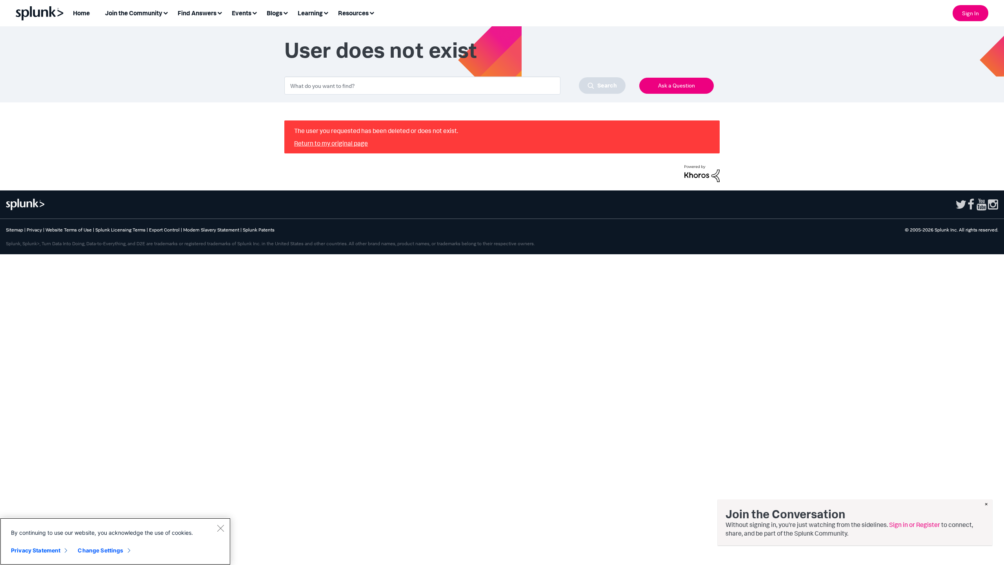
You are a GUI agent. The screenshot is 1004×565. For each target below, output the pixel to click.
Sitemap (14, 230)
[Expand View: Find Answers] (220, 12)
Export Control (164, 230)
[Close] (220, 528)
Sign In (970, 13)
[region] (115, 541)
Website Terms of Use (68, 230)
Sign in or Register (914, 525)
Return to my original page (331, 143)
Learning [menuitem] (310, 13)
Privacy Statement (35, 550)
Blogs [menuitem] (274, 13)
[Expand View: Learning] (326, 12)
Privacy (34, 230)
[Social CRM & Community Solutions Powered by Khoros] (702, 173)
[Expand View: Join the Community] (165, 12)
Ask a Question (676, 85)
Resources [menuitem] (353, 13)
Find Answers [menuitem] (197, 13)
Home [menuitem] (81, 13)
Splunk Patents (259, 230)
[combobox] (455, 86)
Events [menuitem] (241, 13)
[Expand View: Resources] (372, 12)
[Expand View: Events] (254, 12)
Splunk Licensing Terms (120, 230)
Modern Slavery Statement (211, 230)
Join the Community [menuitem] (133, 13)
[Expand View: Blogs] (285, 12)
